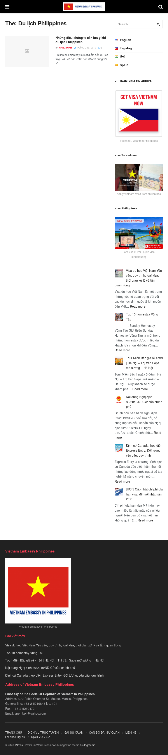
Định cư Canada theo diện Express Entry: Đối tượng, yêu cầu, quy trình (144, 450)
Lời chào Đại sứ (15, 737)
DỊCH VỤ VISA (40, 737)
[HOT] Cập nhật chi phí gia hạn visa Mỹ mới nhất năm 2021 (144, 494)
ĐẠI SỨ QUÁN (74, 732)
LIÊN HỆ (130, 732)
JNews (19, 745)
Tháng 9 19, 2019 (86, 47)
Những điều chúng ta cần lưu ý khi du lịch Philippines (81, 39)
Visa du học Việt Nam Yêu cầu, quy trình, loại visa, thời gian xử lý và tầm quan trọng (63, 645)
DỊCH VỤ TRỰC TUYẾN (43, 732)
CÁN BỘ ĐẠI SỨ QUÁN (104, 732)
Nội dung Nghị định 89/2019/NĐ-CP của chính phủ (144, 402)
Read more (137, 306)
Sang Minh (65, 47)
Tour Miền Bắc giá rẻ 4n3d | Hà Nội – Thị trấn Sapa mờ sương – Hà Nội (144, 363)
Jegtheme (89, 745)
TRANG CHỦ (13, 732)
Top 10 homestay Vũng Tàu (24, 653)
